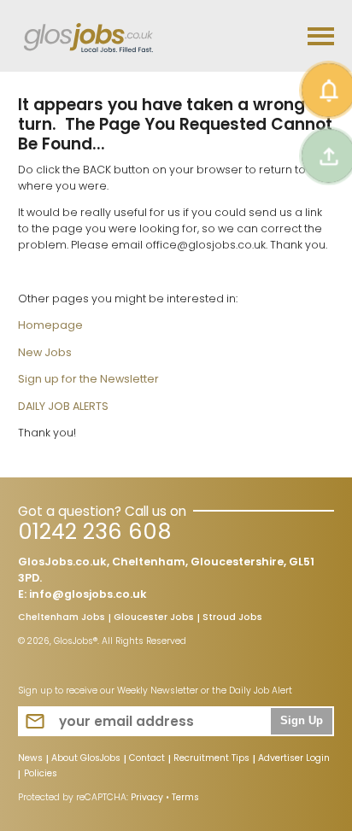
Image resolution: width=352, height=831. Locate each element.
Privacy (147, 797)
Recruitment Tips (211, 759)
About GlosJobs (85, 759)
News (30, 759)
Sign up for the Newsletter (88, 379)
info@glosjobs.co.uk (88, 594)
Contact (147, 759)
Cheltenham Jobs (61, 618)
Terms (185, 797)
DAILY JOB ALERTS (63, 406)
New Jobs (45, 352)
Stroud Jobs (232, 618)
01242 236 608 (94, 532)
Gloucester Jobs (154, 618)
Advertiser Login (294, 759)
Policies (40, 775)
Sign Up (301, 721)
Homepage (50, 325)
